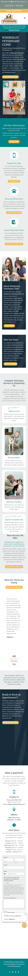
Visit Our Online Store (14, 212)
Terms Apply (14, 30)
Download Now (14, 181)
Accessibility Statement (14, 966)
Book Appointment (14, 11)
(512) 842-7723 (6, 1)
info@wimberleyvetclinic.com (20, 1)
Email (6, 865)
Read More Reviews (14, 587)
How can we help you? (10, 898)
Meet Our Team (10, 364)
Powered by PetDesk (9, 964)
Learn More (14, 142)
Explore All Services (14, 567)
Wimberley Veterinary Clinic (13, 294)
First (5, 862)
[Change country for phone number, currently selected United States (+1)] (5, 873)
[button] (24, 925)
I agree (7, 883)
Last (16, 862)
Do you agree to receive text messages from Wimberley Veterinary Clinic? (11, 879)
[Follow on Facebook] (9, 972)
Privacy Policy (7, 895)
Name (6, 857)
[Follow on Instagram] (15, 972)
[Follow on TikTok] (18, 972)
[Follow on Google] (12, 972)
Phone (5, 871)
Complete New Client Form (14, 244)
